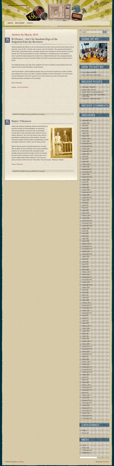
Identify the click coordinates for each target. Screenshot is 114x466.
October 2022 (86, 174)
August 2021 (86, 200)
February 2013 (86, 395)
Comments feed (86, 450)
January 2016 (86, 344)
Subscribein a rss (105, 3)
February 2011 (86, 413)
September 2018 (87, 285)
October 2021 (86, 195)
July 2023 (85, 156)
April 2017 (85, 321)
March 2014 (85, 382)
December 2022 (87, 169)
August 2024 (86, 123)
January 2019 (86, 274)
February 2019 (86, 272)
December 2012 (87, 400)
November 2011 (87, 410)
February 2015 (86, 362)
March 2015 (85, 359)
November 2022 (87, 172)
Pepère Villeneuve (21, 121)
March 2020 (85, 241)
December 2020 (87, 220)
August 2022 (86, 179)
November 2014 (87, 369)
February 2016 (86, 341)
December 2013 (87, 387)
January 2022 (86, 190)
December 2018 (87, 277)
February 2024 (86, 138)
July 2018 (85, 290)
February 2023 (86, 164)
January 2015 (86, 364)
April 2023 (85, 161)
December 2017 (87, 305)
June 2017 (85, 318)
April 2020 (85, 238)
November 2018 (87, 280)
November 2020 (87, 223)
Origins (10, 23)
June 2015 (85, 357)
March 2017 (85, 323)
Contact (30, 23)
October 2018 (86, 282)
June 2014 (85, 377)
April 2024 (85, 133)
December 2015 (87, 346)
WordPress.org (86, 453)
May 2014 (85, 380)
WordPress (106, 462)
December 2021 (87, 192)
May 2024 (85, 131)
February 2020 (86, 244)
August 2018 (86, 287)
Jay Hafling (20, 462)
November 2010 (87, 418)
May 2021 (85, 208)
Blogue (84, 430)
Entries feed (85, 448)
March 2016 (85, 339)
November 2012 (87, 403)
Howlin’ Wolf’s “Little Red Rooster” (93, 92)
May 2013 (85, 392)
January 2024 (86, 141)
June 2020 (85, 233)
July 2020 (85, 231)
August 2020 (86, 228)
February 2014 (86, 385)
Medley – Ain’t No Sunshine (20, 87)
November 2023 (87, 146)
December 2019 (87, 246)
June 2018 (85, 292)
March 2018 (85, 300)
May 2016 (85, 333)
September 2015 (87, 354)
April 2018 (85, 297)
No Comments (41, 114)
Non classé (29, 114)
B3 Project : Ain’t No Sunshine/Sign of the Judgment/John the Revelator (35, 40)
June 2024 (85, 128)
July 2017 (85, 315)
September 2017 (87, 313)
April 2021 (85, 210)
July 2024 (85, 126)
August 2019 (86, 256)
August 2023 (86, 154)
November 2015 (87, 349)
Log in (84, 445)
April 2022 (85, 185)
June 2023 (85, 159)
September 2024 (87, 120)
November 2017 (87, 308)
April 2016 (85, 336)
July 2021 (85, 203)
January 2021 (86, 218)
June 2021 (85, 205)
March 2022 (85, 187)
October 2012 (86, 405)
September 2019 (87, 254)
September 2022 (87, 177)
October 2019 (86, 251)
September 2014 (87, 372)
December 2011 (87, 408)
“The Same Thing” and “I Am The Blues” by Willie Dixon (95, 95)
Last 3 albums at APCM (89, 72)
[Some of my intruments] (93, 62)
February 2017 (86, 326)
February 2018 (86, 303)
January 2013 (86, 398)
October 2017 (86, 310)
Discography (19, 23)
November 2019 (87, 249)
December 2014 (87, 367)
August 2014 (86, 374)
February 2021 (86, 215)
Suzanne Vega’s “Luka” (89, 89)
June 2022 (85, 182)
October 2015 (86, 351)
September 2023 (87, 151)
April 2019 (85, 267)
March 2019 (85, 269)
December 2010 (87, 416)
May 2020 (85, 236)
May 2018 (85, 295)
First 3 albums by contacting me (91, 75)
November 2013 (87, 390)
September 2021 (87, 197)
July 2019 (85, 259)
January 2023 (86, 167)
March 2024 (85, 136)
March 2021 (85, 213)
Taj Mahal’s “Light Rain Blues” (91, 99)
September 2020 (87, 226)
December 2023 (87, 144)
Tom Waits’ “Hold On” (89, 87)
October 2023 (86, 149)
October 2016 (86, 328)
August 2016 (86, 331)
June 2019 (85, 262)
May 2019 (85, 264)
